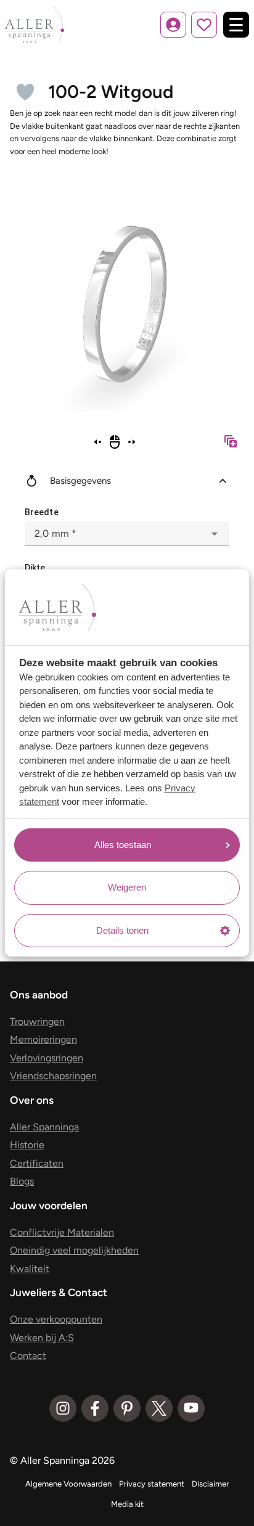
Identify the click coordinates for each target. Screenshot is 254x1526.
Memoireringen (43, 1039)
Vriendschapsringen (53, 1076)
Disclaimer (210, 1483)
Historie (27, 1145)
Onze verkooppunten (56, 1319)
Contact (28, 1355)
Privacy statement (151, 1483)
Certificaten (36, 1163)
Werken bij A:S (42, 1338)
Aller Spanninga (44, 1127)
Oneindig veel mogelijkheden (74, 1250)
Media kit (127, 1504)
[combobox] (127, 533)
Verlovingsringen (46, 1058)
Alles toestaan (122, 844)
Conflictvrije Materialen (62, 1232)
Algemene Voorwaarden (68, 1483)
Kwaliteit (29, 1269)
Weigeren (127, 887)
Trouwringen (37, 1021)
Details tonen (122, 930)
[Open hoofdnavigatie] (236, 25)
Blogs (22, 1181)
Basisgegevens (80, 480)
